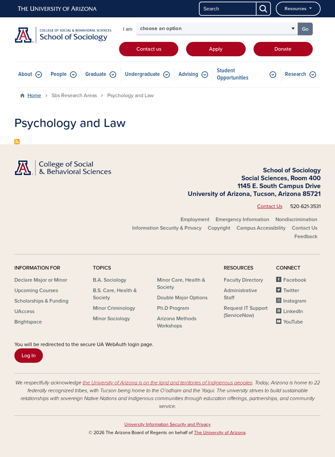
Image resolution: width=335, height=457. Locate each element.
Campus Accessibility (261, 228)
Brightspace (28, 322)
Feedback (305, 236)
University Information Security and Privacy (167, 424)
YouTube (293, 322)
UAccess (24, 311)
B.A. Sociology (109, 280)
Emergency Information (242, 219)
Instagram (294, 301)
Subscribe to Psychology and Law (17, 141)
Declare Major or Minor (40, 280)
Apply (215, 49)
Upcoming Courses (36, 290)
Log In (29, 355)
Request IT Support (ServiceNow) (246, 312)
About (25, 74)
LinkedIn (293, 311)
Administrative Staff (240, 294)
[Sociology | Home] (62, 35)
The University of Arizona (219, 432)
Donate (282, 49)
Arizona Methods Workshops (176, 322)
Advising (188, 74)
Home (34, 95)
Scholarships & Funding (41, 301)
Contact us (148, 49)
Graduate (95, 74)
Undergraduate (142, 74)
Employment (195, 219)
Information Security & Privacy (167, 228)
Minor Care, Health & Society (181, 283)
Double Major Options (182, 297)
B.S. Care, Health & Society (115, 294)
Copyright (219, 228)
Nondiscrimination (296, 219)
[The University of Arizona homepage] (57, 9)
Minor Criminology (114, 308)
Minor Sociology (111, 318)
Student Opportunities (232, 74)
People (59, 74)
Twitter (291, 290)
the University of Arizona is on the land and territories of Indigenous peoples (167, 382)
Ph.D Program (173, 308)
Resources (296, 8)
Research (295, 74)
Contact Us (269, 206)
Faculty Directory (243, 280)
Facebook (294, 280)
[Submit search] (263, 9)
